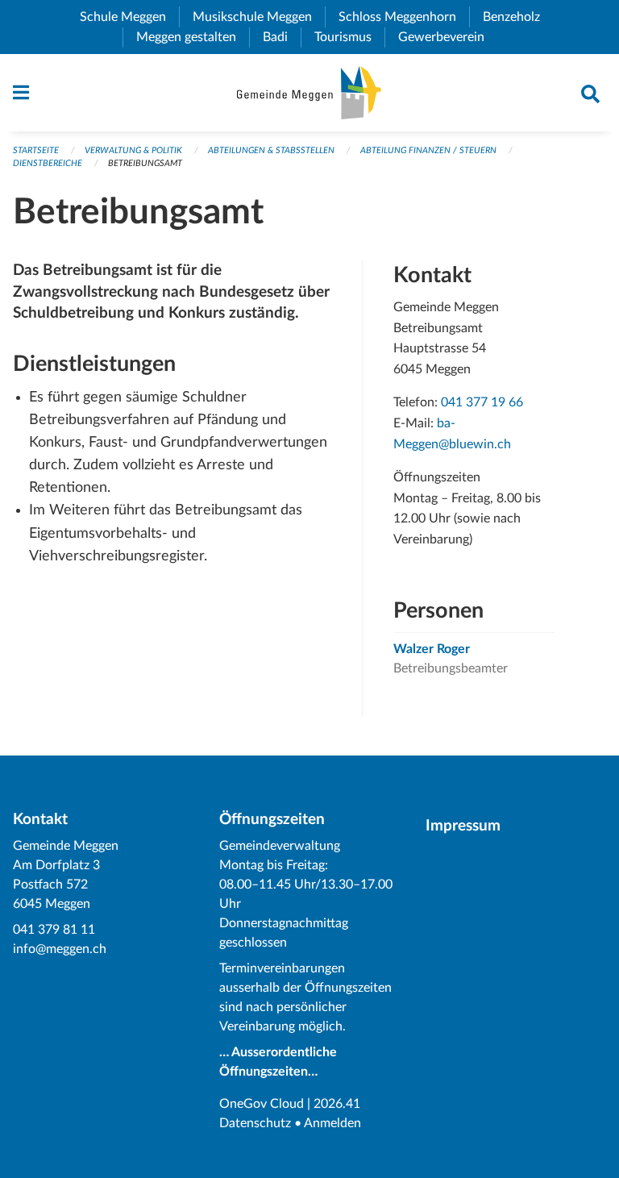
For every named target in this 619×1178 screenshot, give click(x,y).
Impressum (463, 826)
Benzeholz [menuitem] (518, 16)
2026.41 (337, 1103)
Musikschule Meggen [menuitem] (259, 16)
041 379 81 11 (54, 929)
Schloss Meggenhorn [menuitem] (404, 16)
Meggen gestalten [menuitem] (192, 37)
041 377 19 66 (482, 402)
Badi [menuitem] (282, 37)
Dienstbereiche (47, 163)
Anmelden (332, 1123)
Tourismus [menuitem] (349, 37)
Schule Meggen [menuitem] (129, 16)
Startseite (36, 150)
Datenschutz (255, 1123)
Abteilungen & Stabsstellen (271, 150)
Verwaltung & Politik (133, 150)
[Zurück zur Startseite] (309, 92)
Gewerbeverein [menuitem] (447, 37)
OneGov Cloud (261, 1103)
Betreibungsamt (145, 163)
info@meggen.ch (59, 949)
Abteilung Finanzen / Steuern (428, 150)
